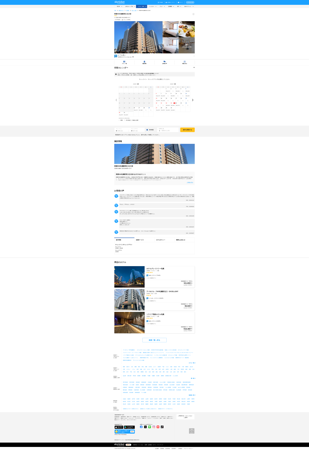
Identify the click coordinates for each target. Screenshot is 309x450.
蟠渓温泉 (125, 389)
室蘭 (135, 366)
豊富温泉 (150, 387)
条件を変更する (187, 129)
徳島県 (137, 404)
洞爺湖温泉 (130, 387)
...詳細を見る (190, 182)
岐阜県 (146, 401)
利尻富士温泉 (172, 389)
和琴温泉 (185, 389)
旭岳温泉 (138, 382)
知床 (167, 371)
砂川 (127, 371)
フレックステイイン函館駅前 (156, 357)
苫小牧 (150, 366)
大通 (137, 369)
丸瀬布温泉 (136, 389)
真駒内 (186, 366)
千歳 (163, 366)
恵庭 (171, 366)
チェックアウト (134, 128)
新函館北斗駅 (168, 375)
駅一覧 (192, 378)
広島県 (128, 404)
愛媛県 (146, 404)
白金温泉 (178, 384)
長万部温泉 (125, 382)
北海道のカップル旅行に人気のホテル (148, 408)
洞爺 (146, 366)
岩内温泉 (131, 392)
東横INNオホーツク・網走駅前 (182, 357)
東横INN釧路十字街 (144, 357)
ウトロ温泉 (143, 392)
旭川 (146, 371)
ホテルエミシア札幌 (172, 355)
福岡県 (155, 404)
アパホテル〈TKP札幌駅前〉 (129, 350)
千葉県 (174, 399)
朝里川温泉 (155, 382)
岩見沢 (167, 369)
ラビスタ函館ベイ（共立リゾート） (130, 357)
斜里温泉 (166, 384)
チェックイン (119, 128)
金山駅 (124, 375)
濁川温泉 (162, 387)
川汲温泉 (150, 382)
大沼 (132, 366)
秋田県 (142, 399)
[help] (133, 56)
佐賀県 (160, 404)
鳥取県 (188, 401)
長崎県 (165, 404)
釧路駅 (138, 375)
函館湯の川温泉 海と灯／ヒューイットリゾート (153, 352)
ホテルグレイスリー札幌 (183, 350)
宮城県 (137, 399)
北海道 (127, 10)
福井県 (137, 401)
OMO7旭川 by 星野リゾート (185, 355)
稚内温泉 (190, 389)
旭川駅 (157, 375)
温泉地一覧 (191, 395)
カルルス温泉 (162, 382)
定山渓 (191, 366)
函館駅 (162, 375)
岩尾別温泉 (125, 392)
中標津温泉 (155, 387)
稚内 (185, 371)
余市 (163, 369)
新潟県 (124, 401)
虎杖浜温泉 (125, 384)
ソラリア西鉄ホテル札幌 (128, 355)
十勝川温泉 (137, 387)
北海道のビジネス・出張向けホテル (130, 408)
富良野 (182, 369)
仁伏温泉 (174, 387)
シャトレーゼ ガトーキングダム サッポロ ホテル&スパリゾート (179, 352)
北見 (150, 371)
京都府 (165, 401)
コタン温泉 (131, 384)
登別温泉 (188, 387)
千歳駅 (148, 375)
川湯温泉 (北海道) (171, 382)
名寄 (178, 371)
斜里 (160, 371)
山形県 (146, 399)
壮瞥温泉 (125, 387)
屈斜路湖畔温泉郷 (186, 382)
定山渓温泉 (172, 384)
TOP (115, 10)
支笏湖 (159, 366)
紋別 (174, 371)
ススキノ (128, 369)
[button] (187, 45)
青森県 (128, 399)
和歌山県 (183, 401)
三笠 (178, 369)
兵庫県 (174, 401)
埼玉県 (169, 399)
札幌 (141, 369)
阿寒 (124, 371)
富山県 (128, 401)
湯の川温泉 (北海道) (157, 389)
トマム (133, 369)
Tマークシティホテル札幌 (138, 360)
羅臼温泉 (165, 389)
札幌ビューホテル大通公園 (170, 350)
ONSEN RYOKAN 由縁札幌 (157, 350)
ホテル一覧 (191, 363)
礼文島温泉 (178, 389)
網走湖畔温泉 (184, 384)
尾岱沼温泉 (131, 382)
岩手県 (133, 399)
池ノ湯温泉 (142, 389)
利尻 (182, 371)
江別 (156, 369)
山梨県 (188, 399)
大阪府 (169, 401)
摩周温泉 (130, 389)
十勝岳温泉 (143, 387)
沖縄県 (188, 404)
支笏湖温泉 (154, 384)
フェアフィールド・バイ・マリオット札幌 (132, 352)
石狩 (160, 369)
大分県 (174, 404)
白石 (144, 369)
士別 (171, 371)
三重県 (155, 401)
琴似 (153, 369)
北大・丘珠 (134, 10)
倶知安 (175, 366)
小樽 (171, 369)
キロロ (148, 369)
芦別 (131, 371)
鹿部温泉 (142, 384)
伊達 (143, 366)
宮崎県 (178, 404)
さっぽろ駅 (175, 375)
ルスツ (154, 366)
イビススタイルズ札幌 (169, 357)
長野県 (193, 399)
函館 (124, 366)
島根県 (193, 401)
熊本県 (169, 404)
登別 (139, 366)
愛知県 (151, 401)
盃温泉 (137, 384)
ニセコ (167, 366)
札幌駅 (153, 375)
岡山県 (124, 404)
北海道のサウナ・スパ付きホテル (165, 408)
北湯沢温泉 (178, 382)
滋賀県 (160, 401)
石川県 (133, 401)
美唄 (190, 369)
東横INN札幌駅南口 (127, 360)
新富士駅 (129, 375)
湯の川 (127, 366)
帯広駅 (134, 375)
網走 (157, 371)
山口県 (133, 404)
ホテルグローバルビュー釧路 (143, 350)
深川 (193, 369)
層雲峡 (142, 371)
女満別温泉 (149, 389)
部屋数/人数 (161, 128)
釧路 (175, 369)
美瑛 (138, 371)
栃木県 (155, 399)
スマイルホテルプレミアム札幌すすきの (144, 355)
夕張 (124, 369)
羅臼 (164, 371)
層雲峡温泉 (191, 384)
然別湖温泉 (148, 384)
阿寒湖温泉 (137, 392)
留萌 (153, 371)
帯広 (179, 366)
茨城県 (165, 399)
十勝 (183, 366)
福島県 (151, 399)
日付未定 (151, 129)
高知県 (151, 404)
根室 (186, 369)
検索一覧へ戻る (154, 340)
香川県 (142, 404)
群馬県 (160, 399)
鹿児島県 (183, 404)
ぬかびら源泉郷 (181, 387)
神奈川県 (183, 399)
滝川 (135, 371)
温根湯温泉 (143, 382)
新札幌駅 (144, 375)
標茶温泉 (161, 384)
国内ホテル (121, 10)
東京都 (178, 399)
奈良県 (178, 401)
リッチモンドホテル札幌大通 (160, 355)
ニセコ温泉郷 (168, 387)
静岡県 (142, 401)
